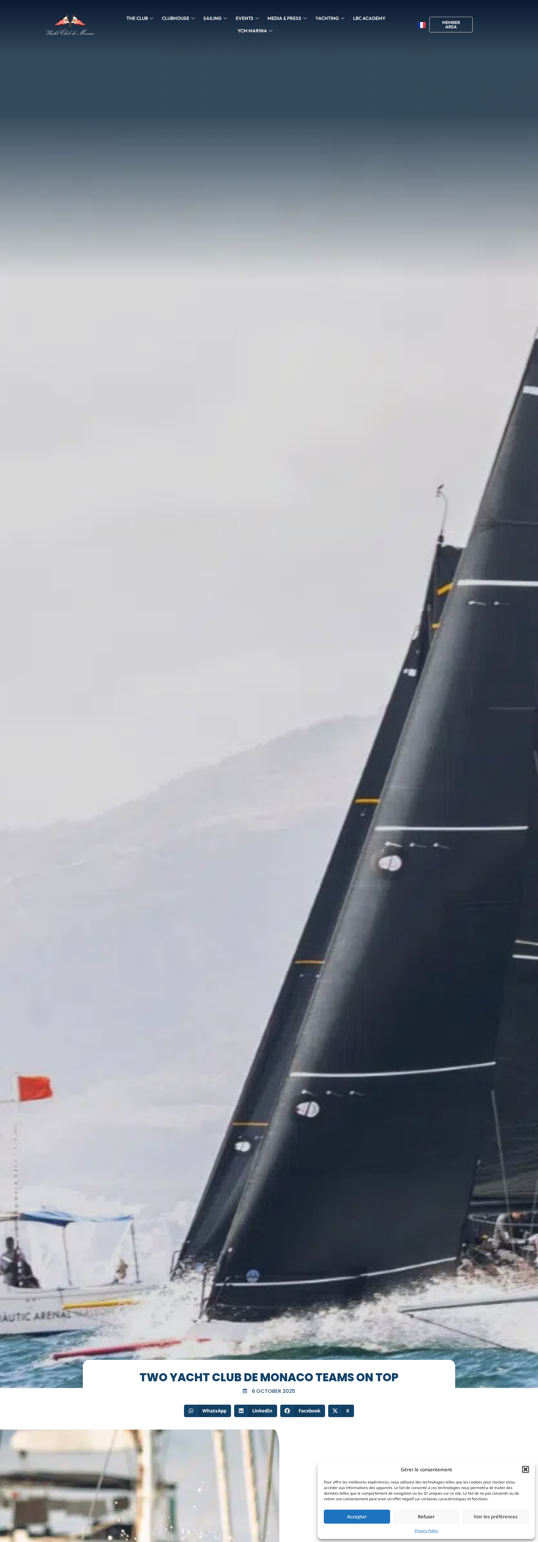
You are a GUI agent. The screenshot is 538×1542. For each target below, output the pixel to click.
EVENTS (244, 18)
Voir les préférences (495, 1516)
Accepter (357, 1516)
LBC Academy (369, 18)
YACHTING (327, 18)
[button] (525, 1469)
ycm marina (252, 31)
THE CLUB (137, 18)
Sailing (212, 18)
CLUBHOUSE (175, 18)
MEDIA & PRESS (284, 18)
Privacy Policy (426, 1530)
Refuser (426, 1516)
